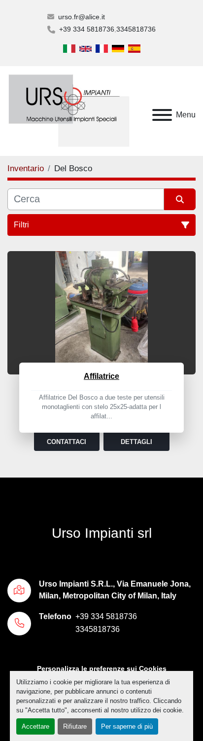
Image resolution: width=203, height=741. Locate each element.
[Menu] (162, 115)
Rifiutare (75, 726)
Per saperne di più (127, 726)
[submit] (180, 199)
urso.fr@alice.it (81, 17)
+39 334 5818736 (86, 29)
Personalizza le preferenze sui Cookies (102, 668)
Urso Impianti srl (102, 533)
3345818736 (136, 29)
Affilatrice (101, 376)
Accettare (35, 726)
